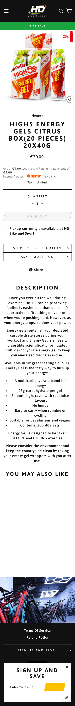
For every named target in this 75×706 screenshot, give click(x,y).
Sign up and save (36, 650)
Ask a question (37, 256)
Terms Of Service (37, 630)
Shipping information (37, 248)
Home (36, 115)
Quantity (38, 196)
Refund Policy (38, 637)
